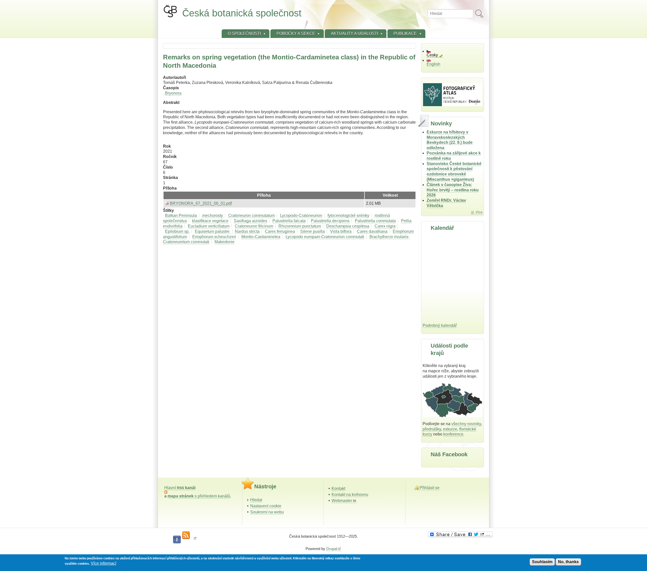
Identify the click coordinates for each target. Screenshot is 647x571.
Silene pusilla (312, 231)
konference (453, 434)
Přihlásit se (430, 488)
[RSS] (186, 535)
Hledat (256, 500)
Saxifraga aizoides (250, 221)
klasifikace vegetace (210, 221)
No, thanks (568, 562)
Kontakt (338, 488)
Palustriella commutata (375, 221)
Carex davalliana (372, 231)
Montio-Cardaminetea (260, 237)
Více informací (103, 563)
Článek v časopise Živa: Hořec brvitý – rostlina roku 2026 (453, 189)
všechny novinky (466, 424)
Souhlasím (542, 562)
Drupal (331, 548)
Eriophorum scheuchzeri (214, 237)
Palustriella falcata (289, 221)
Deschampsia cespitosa (347, 226)
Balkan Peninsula (181, 215)
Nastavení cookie (265, 506)
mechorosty (212, 215)
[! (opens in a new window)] (195, 540)
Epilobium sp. (177, 231)
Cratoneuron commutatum (251, 215)
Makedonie (225, 242)
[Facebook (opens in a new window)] (177, 540)
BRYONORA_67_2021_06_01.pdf (201, 203)
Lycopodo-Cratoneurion (301, 215)
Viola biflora (341, 231)
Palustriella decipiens (330, 221)
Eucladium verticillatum (208, 226)
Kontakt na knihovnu (350, 494)
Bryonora (173, 93)
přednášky (432, 429)
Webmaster (342, 500)
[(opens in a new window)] (461, 534)
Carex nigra (385, 226)
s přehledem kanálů (199, 496)
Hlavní (179, 488)
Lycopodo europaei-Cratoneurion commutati (325, 237)
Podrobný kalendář (440, 325)
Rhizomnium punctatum (300, 226)
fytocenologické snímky (348, 215)
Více (479, 212)
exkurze (450, 429)
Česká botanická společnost (242, 13)
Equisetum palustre (212, 231)
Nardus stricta (247, 231)
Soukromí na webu (267, 512)
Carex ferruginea (280, 231)
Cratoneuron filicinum (254, 226)
